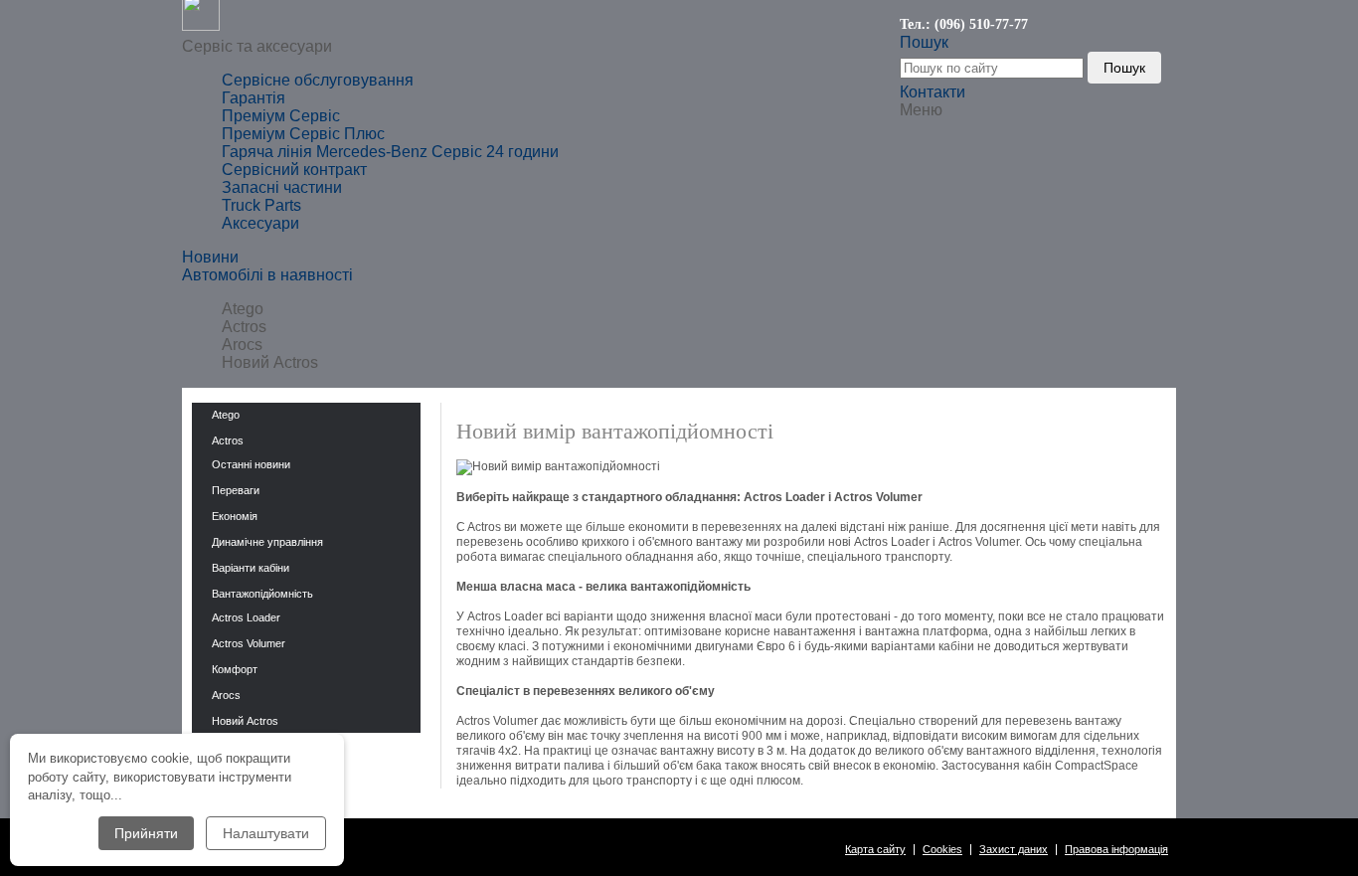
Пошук (1124, 68)
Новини (210, 257)
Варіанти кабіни (250, 568)
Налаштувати (266, 833)
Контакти (932, 92)
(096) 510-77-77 (981, 24)
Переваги (235, 490)
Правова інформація (1116, 849)
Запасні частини (282, 187)
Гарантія (253, 97)
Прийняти (146, 833)
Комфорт (234, 669)
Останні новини (251, 464)
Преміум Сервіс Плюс (303, 133)
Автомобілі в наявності (267, 274)
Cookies (942, 849)
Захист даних (1013, 849)
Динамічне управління (267, 542)
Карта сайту (875, 849)
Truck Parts (261, 205)
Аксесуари (260, 223)
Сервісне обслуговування (318, 80)
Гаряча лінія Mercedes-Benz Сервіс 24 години (390, 151)
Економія (234, 516)
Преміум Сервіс (281, 115)
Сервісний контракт (294, 169)
